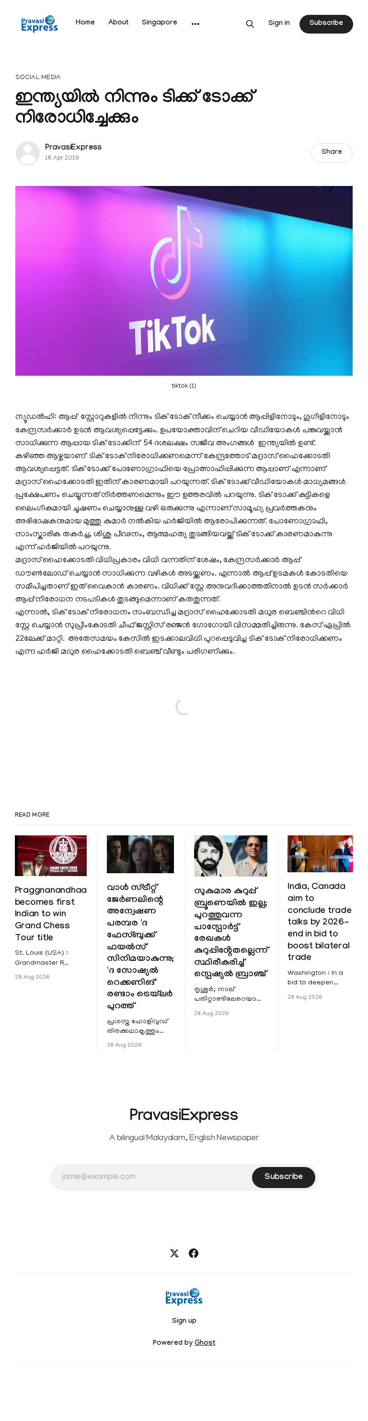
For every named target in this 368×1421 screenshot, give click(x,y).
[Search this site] (250, 24)
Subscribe (326, 24)
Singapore (159, 23)
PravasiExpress (73, 148)
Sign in (279, 24)
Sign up (184, 1321)
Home (85, 23)
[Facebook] (193, 1253)
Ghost (205, 1344)
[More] (195, 24)
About (118, 23)
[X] (174, 1253)
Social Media (38, 77)
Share (332, 153)
